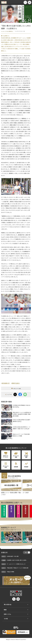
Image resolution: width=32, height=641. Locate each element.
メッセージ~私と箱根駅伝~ (7, 31)
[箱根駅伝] (4, 2)
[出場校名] (4, 511)
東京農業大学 (6, 383)
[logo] (16, 593)
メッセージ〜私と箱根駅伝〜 (16, 580)
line (25, 394)
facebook (20, 394)
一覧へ (25, 552)
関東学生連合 (16, 383)
